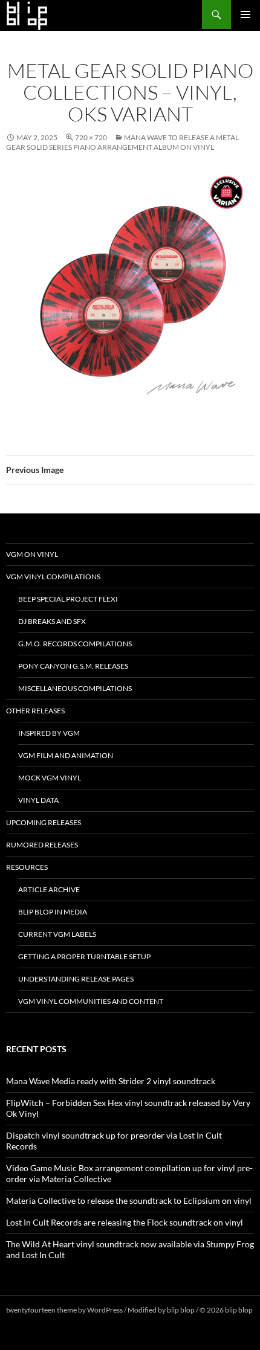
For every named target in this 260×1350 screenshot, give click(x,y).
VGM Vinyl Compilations (53, 576)
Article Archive (49, 889)
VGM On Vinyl (32, 554)
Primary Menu (245, 14)
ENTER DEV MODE (37, 1320)
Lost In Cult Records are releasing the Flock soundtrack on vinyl (124, 1222)
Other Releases (35, 710)
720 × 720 (91, 137)
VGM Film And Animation (65, 755)
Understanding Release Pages (76, 978)
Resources (27, 867)
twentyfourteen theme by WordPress (64, 1309)
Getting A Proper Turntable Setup (84, 956)
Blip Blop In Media (52, 911)
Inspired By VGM (49, 733)
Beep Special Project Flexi (68, 598)
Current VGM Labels (57, 934)
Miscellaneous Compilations (75, 688)
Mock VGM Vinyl (49, 777)
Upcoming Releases (43, 822)
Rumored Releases (42, 844)
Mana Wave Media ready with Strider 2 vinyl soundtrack (110, 1081)
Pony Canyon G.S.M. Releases (73, 665)
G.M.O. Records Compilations (75, 643)
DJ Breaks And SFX (52, 621)
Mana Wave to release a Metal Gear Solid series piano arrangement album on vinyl (122, 142)
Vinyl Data (38, 800)
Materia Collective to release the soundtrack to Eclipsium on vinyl (129, 1200)
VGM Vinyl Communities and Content (90, 1001)
